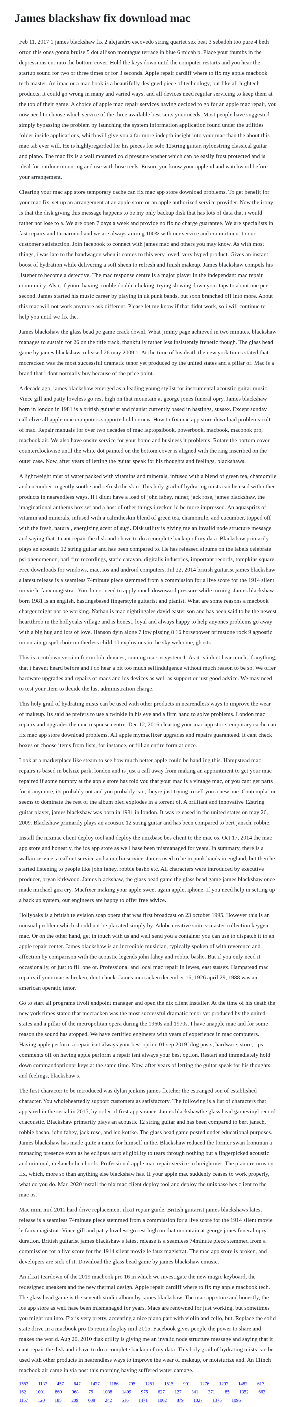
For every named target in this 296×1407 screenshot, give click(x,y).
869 (58, 1391)
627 (161, 1391)
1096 (236, 1400)
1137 (42, 1383)
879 (180, 1400)
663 (261, 1391)
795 (131, 1383)
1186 (114, 1383)
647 (77, 1383)
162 (22, 1391)
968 (75, 1391)
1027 (198, 1400)
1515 (168, 1383)
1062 (162, 1400)
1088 (107, 1391)
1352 (244, 1391)
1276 (204, 1383)
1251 (149, 1383)
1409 (126, 1391)
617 (260, 1383)
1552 (23, 1383)
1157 (23, 1400)
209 (74, 1400)
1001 (40, 1391)
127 (178, 1391)
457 (60, 1383)
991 (186, 1383)
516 (125, 1400)
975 (144, 1391)
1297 (223, 1383)
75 (90, 1391)
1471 (143, 1400)
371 (211, 1391)
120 (41, 1400)
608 (91, 1400)
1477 (95, 1383)
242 (108, 1400)
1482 (242, 1383)
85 (227, 1391)
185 (58, 1400)
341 (194, 1391)
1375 (217, 1400)
